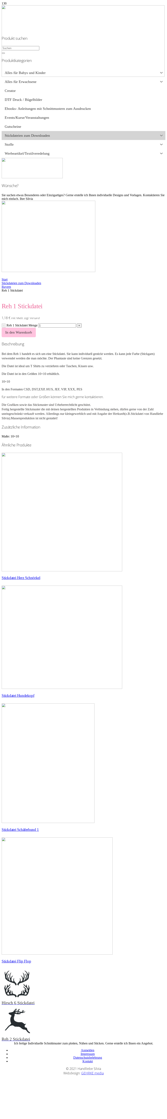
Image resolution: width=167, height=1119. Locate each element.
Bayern (6, 287)
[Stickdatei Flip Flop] (57, 953)
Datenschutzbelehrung (87, 1057)
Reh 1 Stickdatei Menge (22, 325)
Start (5, 279)
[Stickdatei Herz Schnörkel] (62, 570)
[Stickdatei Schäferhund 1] (48, 822)
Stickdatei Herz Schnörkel (21, 578)
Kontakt (87, 1061)
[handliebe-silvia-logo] (83, 75)
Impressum (88, 1054)
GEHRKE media (92, 1073)
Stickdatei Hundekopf (18, 695)
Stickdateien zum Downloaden (21, 283)
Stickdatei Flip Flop (16, 961)
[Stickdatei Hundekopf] (62, 687)
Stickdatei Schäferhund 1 (20, 829)
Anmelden (87, 1050)
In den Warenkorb (18, 332)
